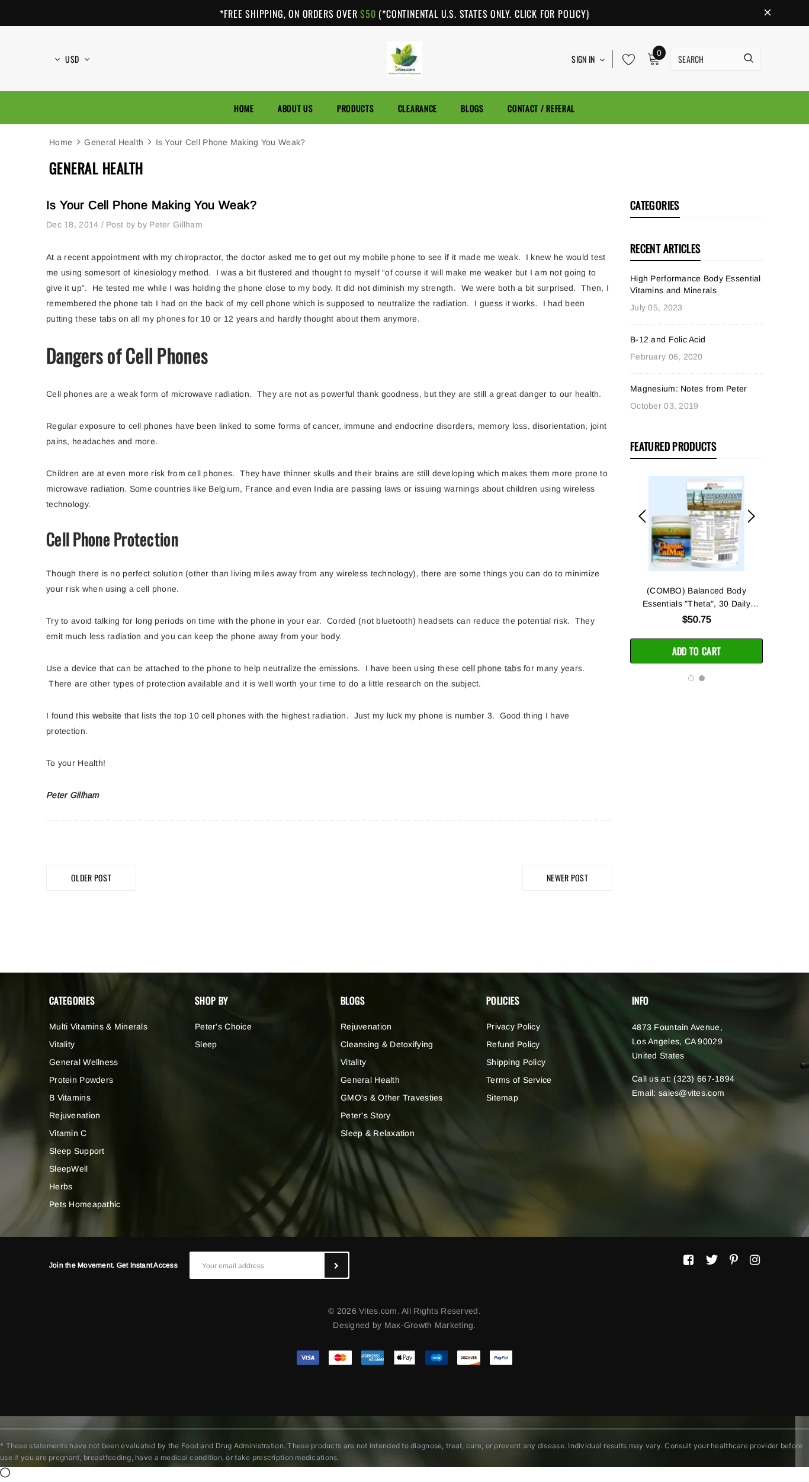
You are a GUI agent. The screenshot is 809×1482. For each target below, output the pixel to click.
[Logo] (404, 57)
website (107, 715)
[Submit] (336, 1265)
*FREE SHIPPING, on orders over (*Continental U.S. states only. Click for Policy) (404, 14)
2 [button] (702, 678)
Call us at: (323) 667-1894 (683, 1078)
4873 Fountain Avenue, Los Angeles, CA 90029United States (677, 1041)
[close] (767, 13)
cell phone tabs (491, 668)
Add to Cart (696, 651)
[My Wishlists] (625, 59)
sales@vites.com (691, 1093)
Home (60, 142)
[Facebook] (688, 1260)
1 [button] (691, 678)
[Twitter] (711, 1260)
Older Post (91, 877)
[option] (696, 569)
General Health (113, 142)
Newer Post (567, 877)
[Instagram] (755, 1260)
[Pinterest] (734, 1260)
